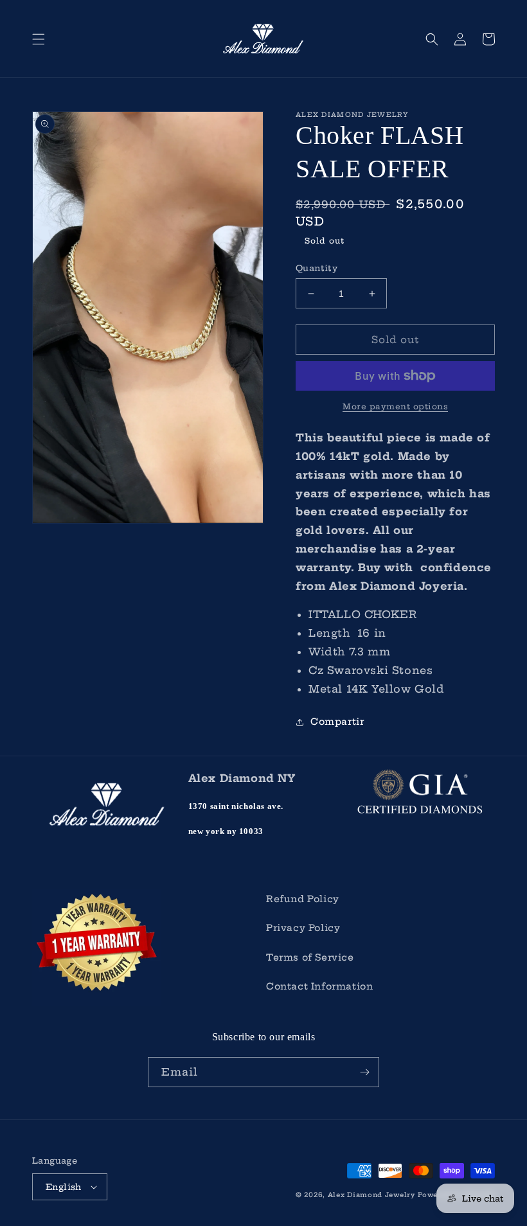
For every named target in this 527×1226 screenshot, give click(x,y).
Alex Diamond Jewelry (371, 1195)
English (64, 1187)
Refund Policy (302, 899)
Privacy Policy (303, 928)
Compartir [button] (337, 721)
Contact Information (319, 986)
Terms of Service (310, 957)
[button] (38, 39)
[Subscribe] (364, 1072)
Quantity (316, 268)
